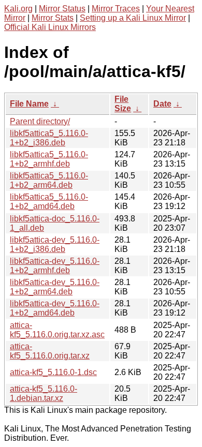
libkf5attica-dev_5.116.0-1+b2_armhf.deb (54, 266)
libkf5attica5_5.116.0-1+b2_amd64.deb (49, 201)
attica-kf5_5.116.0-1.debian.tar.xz (43, 393)
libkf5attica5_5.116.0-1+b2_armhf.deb (49, 159)
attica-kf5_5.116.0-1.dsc (53, 372)
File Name (29, 103)
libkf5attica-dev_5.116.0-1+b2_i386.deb (54, 244)
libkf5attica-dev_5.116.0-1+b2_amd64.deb (54, 308)
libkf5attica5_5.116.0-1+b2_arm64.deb (49, 180)
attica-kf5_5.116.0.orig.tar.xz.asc (57, 330)
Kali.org (18, 8)
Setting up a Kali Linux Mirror (133, 17)
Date (162, 103)
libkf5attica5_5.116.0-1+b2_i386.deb (49, 138)
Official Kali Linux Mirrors (50, 27)
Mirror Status (62, 8)
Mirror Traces (116, 8)
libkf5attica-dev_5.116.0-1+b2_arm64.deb (54, 287)
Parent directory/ (40, 121)
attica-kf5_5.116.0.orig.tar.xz (50, 351)
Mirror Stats (53, 17)
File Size (122, 104)
